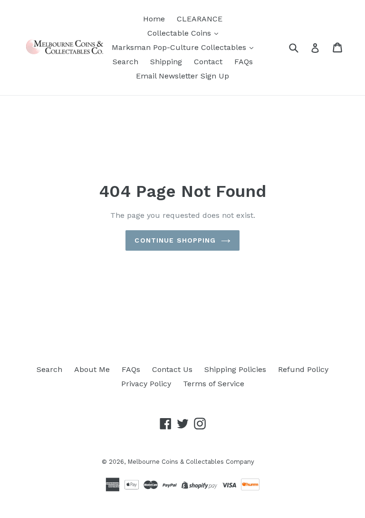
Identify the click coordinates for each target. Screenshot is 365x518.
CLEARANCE (199, 18)
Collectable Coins (180, 33)
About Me (92, 369)
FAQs (243, 61)
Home (154, 18)
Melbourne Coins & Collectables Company (190, 461)
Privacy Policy (146, 383)
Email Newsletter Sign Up (182, 75)
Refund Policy (303, 369)
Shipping (166, 61)
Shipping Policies (235, 369)
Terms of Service (213, 383)
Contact (208, 61)
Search (125, 61)
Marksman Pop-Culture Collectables (180, 47)
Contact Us (172, 369)
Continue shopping (175, 240)
